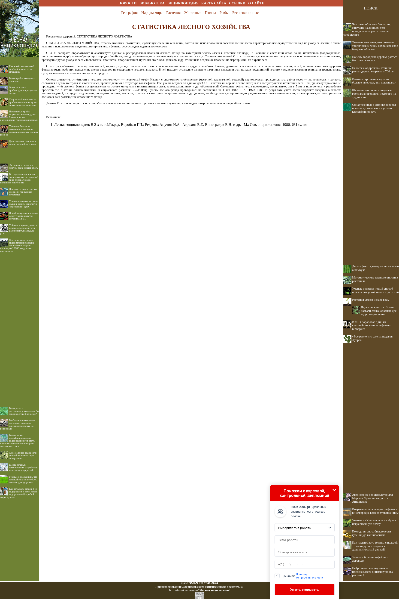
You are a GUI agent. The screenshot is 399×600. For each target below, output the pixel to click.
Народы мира (152, 13)
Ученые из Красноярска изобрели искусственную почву (374, 522)
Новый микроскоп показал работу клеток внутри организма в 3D (23, 216)
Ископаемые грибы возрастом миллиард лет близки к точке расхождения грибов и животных (19, 115)
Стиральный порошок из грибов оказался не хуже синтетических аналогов (22, 102)
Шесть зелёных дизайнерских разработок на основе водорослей (23, 467)
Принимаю (302, 575)
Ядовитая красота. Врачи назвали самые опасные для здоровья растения (378, 311)
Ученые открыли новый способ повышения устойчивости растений (375, 290)
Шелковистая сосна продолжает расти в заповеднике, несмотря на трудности (374, 94)
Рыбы (224, 13)
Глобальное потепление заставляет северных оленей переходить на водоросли (17, 424)
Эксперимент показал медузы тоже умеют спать (23, 166)
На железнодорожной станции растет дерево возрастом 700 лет (373, 69)
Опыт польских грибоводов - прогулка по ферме (23, 90)
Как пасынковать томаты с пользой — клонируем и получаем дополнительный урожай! (375, 546)
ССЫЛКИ (237, 3)
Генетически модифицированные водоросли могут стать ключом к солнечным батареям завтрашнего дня (17, 441)
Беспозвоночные (245, 13)
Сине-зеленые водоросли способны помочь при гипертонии (22, 455)
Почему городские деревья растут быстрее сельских (374, 58)
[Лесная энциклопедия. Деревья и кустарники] (19, 5)
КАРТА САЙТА (213, 3)
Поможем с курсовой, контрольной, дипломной (304, 493)
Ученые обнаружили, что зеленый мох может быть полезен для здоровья (23, 479)
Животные (192, 13)
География (129, 13)
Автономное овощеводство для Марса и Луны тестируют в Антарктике (372, 498)
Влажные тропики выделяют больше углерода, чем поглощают (374, 80)
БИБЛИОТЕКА (152, 3)
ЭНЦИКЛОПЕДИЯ (183, 3)
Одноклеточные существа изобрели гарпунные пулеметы (23, 192)
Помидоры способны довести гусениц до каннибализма (371, 533)
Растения (173, 13)
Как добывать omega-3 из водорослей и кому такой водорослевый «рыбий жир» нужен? (18, 492)
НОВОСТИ (127, 3)
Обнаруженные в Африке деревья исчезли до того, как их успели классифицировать (374, 108)
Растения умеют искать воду (370, 299)
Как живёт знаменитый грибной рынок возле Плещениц (21, 69)
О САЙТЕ (256, 3)
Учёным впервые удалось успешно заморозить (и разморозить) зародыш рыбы (18, 229)
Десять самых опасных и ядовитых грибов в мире (22, 142)
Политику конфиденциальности (309, 575)
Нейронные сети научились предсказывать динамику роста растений (372, 572)
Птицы (210, 13)
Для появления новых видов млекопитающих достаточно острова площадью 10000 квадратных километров (17, 245)
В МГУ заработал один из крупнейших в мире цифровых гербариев (372, 325)
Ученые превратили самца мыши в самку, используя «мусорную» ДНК (23, 204)
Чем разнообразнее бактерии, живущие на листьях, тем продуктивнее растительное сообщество (366, 29)
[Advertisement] (19, 326)
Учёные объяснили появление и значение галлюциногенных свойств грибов (19, 130)
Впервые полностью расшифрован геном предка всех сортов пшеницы (375, 511)
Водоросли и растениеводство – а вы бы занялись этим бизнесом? (24, 411)
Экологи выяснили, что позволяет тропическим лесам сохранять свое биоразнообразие (375, 46)
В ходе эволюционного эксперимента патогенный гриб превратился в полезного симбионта (19, 178)
